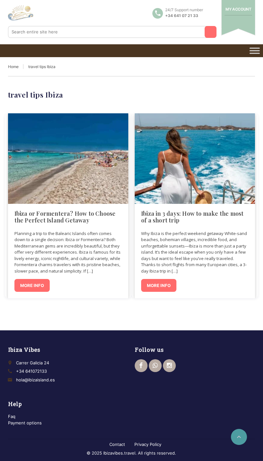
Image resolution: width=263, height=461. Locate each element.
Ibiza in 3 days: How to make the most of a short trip (192, 217)
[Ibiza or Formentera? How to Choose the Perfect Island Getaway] (68, 158)
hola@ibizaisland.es (35, 379)
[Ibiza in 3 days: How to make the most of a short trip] (195, 158)
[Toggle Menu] (255, 51)
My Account (238, 9)
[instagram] (169, 365)
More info (32, 285)
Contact (117, 444)
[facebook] (141, 365)
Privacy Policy (147, 444)
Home (13, 66)
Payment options (25, 422)
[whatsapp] (155, 365)
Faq (11, 416)
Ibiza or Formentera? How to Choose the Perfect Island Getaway (65, 217)
